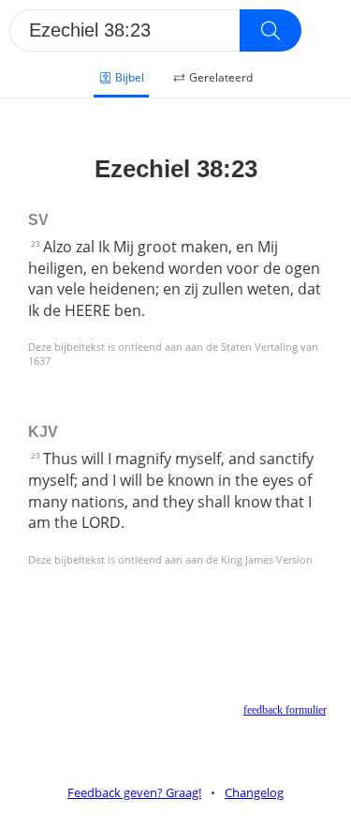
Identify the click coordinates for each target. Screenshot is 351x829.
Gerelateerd (221, 77)
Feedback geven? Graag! (134, 792)
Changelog (254, 792)
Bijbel (129, 77)
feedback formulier (284, 709)
